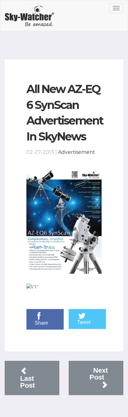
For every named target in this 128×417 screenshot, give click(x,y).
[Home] (36, 17)
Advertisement (76, 152)
